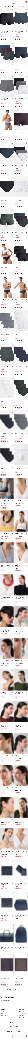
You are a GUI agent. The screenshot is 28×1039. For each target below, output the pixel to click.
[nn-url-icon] (17, 1036)
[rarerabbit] (14, 2)
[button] (12, 9)
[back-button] (1, 1)
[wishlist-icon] (23, 2)
